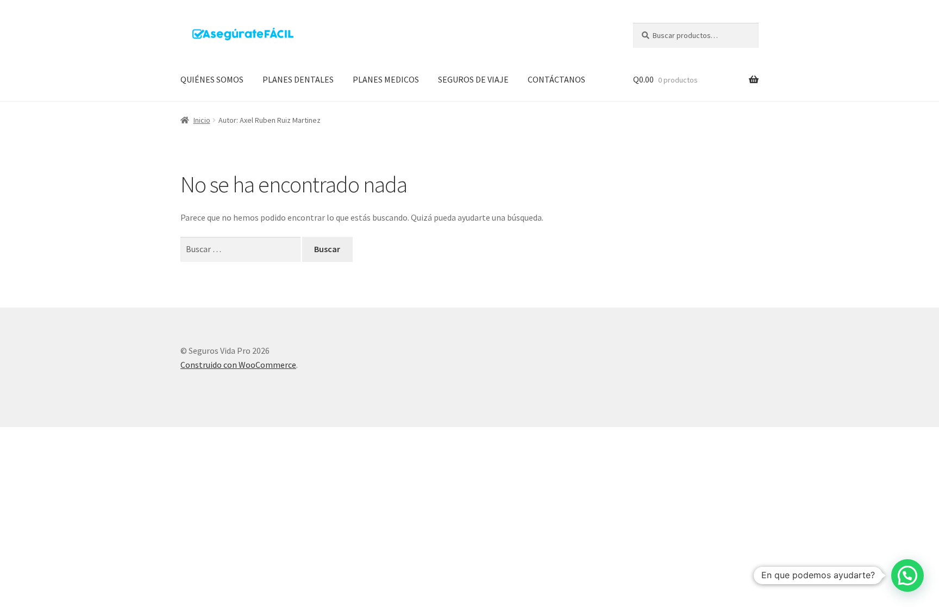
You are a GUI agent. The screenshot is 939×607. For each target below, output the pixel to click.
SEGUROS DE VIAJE (473, 79)
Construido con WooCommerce (238, 364)
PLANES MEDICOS (386, 79)
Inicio (201, 120)
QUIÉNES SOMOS (211, 79)
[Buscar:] (241, 248)
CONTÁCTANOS (556, 79)
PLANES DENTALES (298, 79)
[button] (907, 575)
